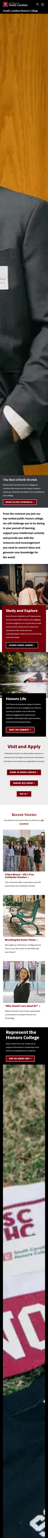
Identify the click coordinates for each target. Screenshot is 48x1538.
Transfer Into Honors (23, 783)
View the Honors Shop (19, 1058)
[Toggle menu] (42, 4)
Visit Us (23, 794)
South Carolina (20, 10)
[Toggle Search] (37, 4)
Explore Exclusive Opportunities (18, 502)
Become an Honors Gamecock (23, 772)
